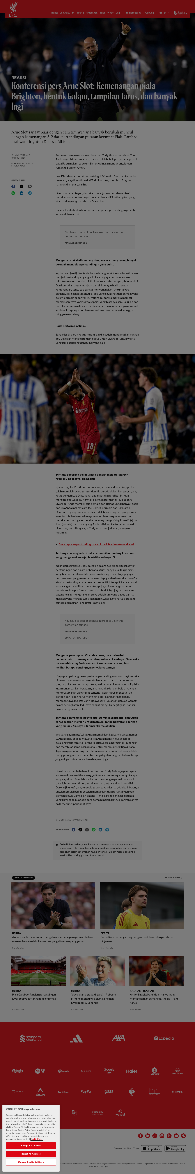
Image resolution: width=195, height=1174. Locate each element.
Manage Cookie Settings (31, 1162)
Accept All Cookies (31, 1146)
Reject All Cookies (31, 1154)
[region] (31, 1138)
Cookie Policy (37, 1139)
